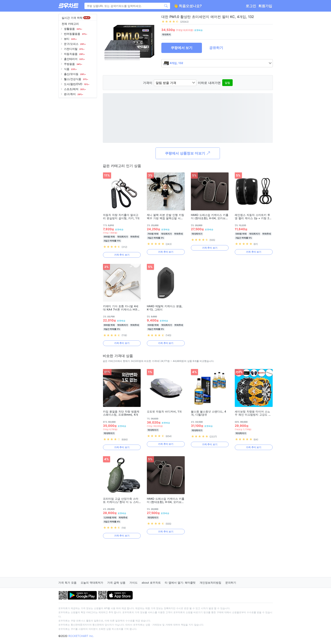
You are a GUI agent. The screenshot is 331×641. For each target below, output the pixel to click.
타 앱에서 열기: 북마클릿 (180, 582)
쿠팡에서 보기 (181, 48)
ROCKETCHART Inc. (81, 636)
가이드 (133, 582)
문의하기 (230, 582)
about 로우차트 (151, 582)
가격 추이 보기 (121, 254)
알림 (227, 82)
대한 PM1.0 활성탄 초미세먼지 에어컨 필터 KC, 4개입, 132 (207, 17)
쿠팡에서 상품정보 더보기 (185, 153)
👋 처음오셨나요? (188, 6)
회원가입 (265, 6)
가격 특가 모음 (67, 582)
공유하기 (216, 48)
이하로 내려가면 (209, 83)
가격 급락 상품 (116, 582)
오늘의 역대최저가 (92, 582)
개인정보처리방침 (210, 582)
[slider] (170, 21)
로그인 (251, 6)
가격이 (147, 83)
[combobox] (217, 63)
